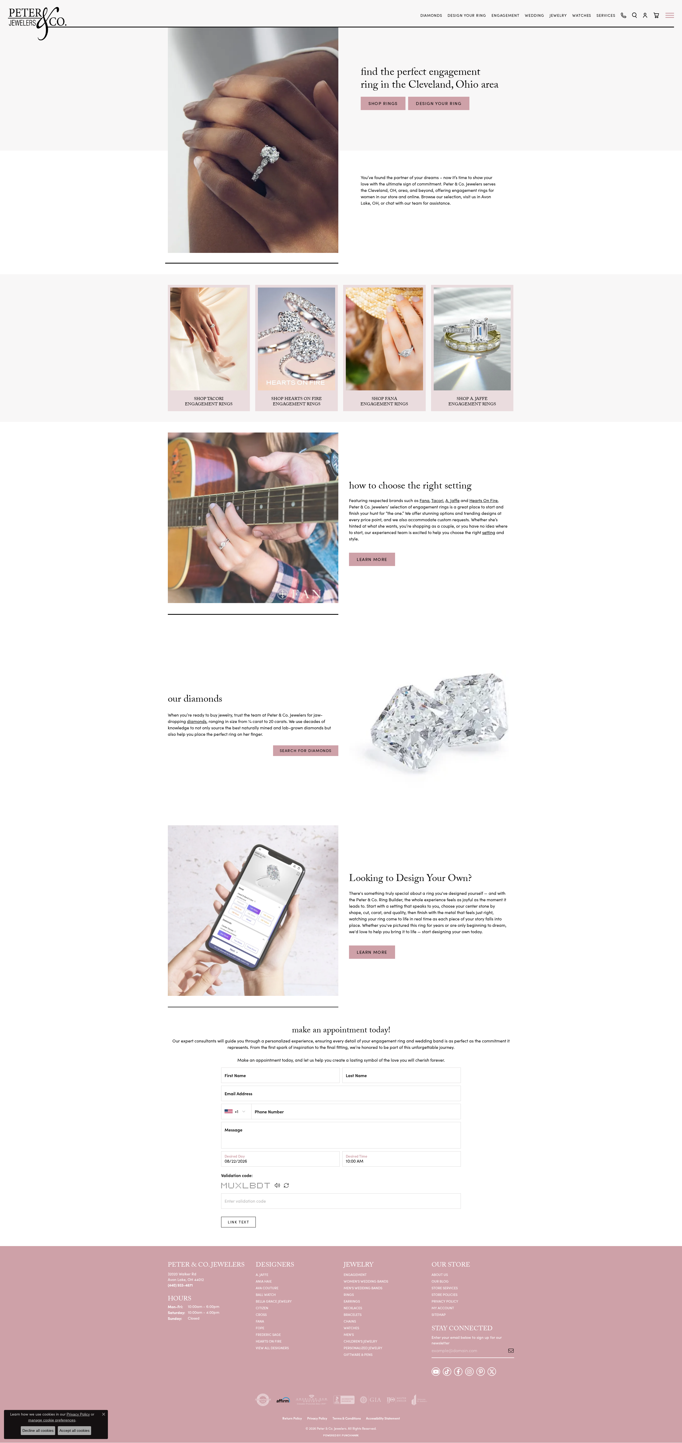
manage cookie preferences (51, 1420)
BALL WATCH (266, 1294)
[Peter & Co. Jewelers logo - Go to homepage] (40, 23)
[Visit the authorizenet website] (263, 1399)
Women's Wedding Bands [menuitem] (366, 1281)
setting (488, 532)
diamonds (196, 721)
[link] (431, 15)
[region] (341, 348)
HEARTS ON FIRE (269, 1341)
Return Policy (292, 1418)
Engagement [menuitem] (355, 1274)
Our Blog (440, 1281)
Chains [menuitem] (350, 1321)
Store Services (445, 1288)
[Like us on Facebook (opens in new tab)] (458, 1371)
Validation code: (237, 1175)
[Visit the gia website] (370, 1399)
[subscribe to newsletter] (509, 1350)
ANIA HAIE (264, 1281)
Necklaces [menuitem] (353, 1307)
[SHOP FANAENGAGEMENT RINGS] (384, 339)
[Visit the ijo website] (397, 1399)
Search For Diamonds (306, 750)
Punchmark (350, 1435)
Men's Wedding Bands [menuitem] (363, 1288)
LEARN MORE (372, 559)
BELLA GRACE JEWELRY (274, 1301)
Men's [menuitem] (349, 1334)
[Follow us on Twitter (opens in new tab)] (492, 1371)
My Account (443, 1307)
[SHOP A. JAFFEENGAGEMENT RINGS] (472, 339)
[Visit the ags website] (311, 1399)
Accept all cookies (74, 1430)
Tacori (437, 500)
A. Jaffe (452, 500)
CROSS (261, 1314)
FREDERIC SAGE (268, 1334)
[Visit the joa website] (419, 1399)
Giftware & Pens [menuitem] (358, 1354)
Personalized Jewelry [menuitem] (363, 1347)
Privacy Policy (445, 1301)
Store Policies (444, 1294)
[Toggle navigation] (672, 15)
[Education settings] (253, 518)
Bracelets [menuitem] (353, 1314)
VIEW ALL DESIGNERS (272, 1347)
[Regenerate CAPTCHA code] (286, 1185)
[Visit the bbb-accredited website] (344, 1399)
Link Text (238, 1221)
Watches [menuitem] (351, 1327)
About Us (440, 1274)
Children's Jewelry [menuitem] (360, 1341)
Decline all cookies (38, 1430)
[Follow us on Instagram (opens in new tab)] (469, 1371)
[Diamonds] (429, 729)
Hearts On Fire (483, 500)
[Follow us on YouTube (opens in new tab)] (436, 1371)
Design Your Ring (439, 103)
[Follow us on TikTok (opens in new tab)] (447, 1371)
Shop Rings (383, 103)
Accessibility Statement (383, 1418)
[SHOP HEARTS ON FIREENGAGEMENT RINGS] (296, 339)
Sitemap (439, 1314)
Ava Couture (267, 1288)
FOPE (260, 1327)
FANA (260, 1321)
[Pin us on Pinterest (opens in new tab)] (480, 1371)
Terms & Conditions (346, 1418)
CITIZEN (262, 1307)
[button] (634, 15)
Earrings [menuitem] (352, 1301)
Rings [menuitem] (349, 1294)
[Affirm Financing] (283, 1399)
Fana (424, 500)
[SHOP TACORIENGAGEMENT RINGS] (208, 339)
